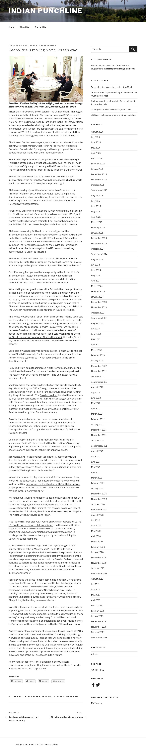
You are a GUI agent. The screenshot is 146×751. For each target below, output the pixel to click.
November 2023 (99, 307)
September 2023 (99, 318)
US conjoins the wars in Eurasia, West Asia (111, 109)
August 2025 (97, 195)
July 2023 (95, 328)
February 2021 (97, 483)
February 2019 (98, 611)
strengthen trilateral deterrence (48, 511)
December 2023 (99, 302)
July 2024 (95, 265)
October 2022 (97, 376)
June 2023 (96, 334)
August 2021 (97, 451)
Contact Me (40, 27)
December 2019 (99, 557)
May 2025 (96, 211)
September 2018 (99, 637)
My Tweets (96, 703)
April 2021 (95, 472)
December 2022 (99, 366)
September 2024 (99, 254)
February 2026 (98, 163)
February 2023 (98, 355)
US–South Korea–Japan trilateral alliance (31, 525)
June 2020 (96, 525)
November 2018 (99, 627)
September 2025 (99, 190)
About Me (25, 27)
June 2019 (96, 589)
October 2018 (97, 632)
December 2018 (99, 621)
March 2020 (97, 541)
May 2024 (96, 275)
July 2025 (95, 201)
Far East (18, 696)
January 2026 (97, 169)
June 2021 (95, 462)
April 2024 (96, 280)
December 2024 (99, 238)
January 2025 (97, 233)
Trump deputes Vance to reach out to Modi (111, 87)
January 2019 (97, 616)
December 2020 (99, 493)
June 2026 (96, 142)
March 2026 (97, 158)
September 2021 (99, 446)
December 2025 (99, 174)
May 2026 (96, 147)
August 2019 (97, 579)
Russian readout (48, 395)
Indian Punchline (45, 11)
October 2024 (98, 249)
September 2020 (99, 509)
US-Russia (59, 696)
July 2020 (95, 520)
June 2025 (96, 206)
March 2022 (96, 414)
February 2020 (98, 547)
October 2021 (97, 440)
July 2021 (95, 456)
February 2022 (98, 419)
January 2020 (97, 552)
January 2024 (97, 297)
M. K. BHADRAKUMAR (44, 46)
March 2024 (97, 286)
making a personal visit (60, 504)
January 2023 (97, 360)
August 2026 (97, 132)
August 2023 (97, 323)
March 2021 (96, 478)
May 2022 (95, 403)
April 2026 (96, 153)
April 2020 (96, 536)
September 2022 (99, 382)
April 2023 (96, 344)
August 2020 (97, 515)
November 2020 (99, 499)
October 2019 (97, 568)
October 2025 (98, 185)
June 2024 (96, 270)
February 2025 (98, 227)
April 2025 (96, 217)
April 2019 (95, 600)
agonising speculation (67, 306)
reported (51, 142)
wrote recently (69, 631)
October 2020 (98, 504)
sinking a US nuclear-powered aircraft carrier (33, 597)
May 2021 (95, 467)
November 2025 (99, 179)
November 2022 (99, 371)
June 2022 (96, 398)
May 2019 (95, 595)
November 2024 (99, 243)
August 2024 (97, 259)
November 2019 (99, 563)
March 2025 (97, 222)
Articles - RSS (97, 670)
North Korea (32, 696)
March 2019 (96, 605)
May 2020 (96, 531)
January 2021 (97, 488)
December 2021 (98, 430)
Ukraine (46, 696)
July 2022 (95, 392)
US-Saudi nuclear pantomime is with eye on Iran (113, 115)
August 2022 (97, 387)
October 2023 (97, 313)
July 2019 (95, 584)
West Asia (72, 696)
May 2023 (95, 339)
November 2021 (98, 435)
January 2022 (97, 424)
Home (12, 27)
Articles (95, 654)
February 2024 (98, 291)
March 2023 (96, 350)
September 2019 (99, 573)
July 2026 (95, 137)
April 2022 (96, 408)
